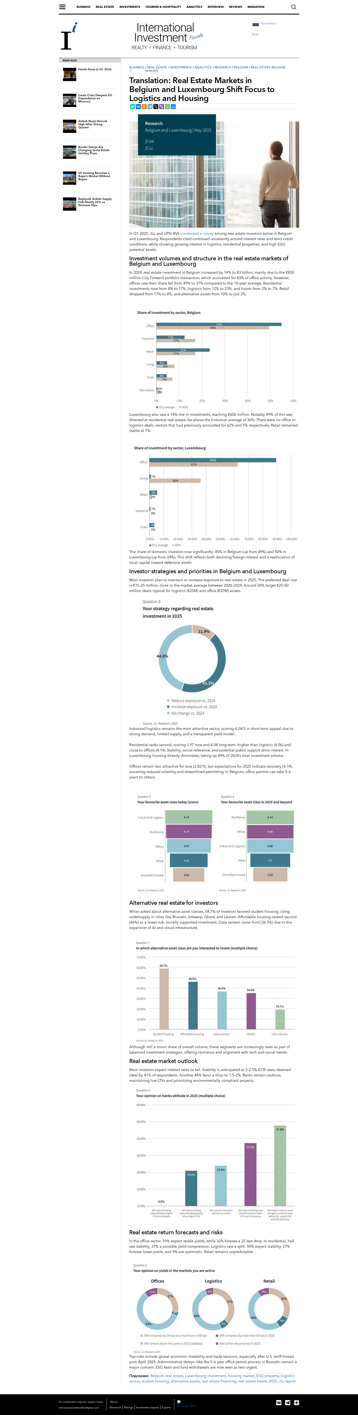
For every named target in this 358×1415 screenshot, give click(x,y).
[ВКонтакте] (138, 106)
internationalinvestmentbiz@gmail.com (79, 1407)
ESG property (267, 1376)
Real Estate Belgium (268, 67)
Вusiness (136, 67)
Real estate (105, 7)
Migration (256, 7)
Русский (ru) (268, 23)
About (113, 1401)
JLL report (287, 1381)
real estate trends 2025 (257, 1381)
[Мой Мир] (173, 106)
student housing (155, 1381)
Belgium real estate (166, 1376)
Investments (130, 7)
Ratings (128, 1407)
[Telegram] (150, 106)
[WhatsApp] (167, 106)
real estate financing (219, 1381)
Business (83, 7)
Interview (216, 7)
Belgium (241, 67)
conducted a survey (197, 233)
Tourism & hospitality (163, 7)
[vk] (278, 1402)
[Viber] (161, 106)
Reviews (235, 7)
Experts (166, 1407)
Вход (255, 34)
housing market (241, 1376)
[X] (155, 106)
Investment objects (147, 1407)
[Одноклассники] (144, 106)
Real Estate (157, 67)
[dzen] (296, 1402)
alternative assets (185, 1381)
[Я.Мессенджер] (132, 106)
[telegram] (287, 1402)
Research (223, 67)
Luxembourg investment (205, 1376)
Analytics (194, 7)
